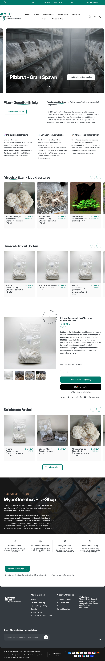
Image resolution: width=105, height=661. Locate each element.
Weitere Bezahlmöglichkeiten (81, 392)
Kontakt (34, 600)
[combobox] (93, 2)
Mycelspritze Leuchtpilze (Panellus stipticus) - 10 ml (81, 218)
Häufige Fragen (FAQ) (39, 606)
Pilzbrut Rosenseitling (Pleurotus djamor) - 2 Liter (48, 287)
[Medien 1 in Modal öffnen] (30, 343)
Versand (32, 654)
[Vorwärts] (72, 2)
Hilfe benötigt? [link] (96, 397)
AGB (28, 654)
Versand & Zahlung (38, 603)
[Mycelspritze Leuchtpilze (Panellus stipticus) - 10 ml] (85, 198)
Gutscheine (35, 609)
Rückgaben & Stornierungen (41, 615)
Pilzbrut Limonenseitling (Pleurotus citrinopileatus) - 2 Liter (79, 289)
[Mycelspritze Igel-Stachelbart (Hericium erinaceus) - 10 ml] (19, 198)
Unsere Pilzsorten (63, 609)
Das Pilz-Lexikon (63, 603)
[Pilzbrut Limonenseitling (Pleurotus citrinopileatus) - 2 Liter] (85, 267)
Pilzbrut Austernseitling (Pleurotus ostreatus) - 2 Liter (14, 288)
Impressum (39, 654)
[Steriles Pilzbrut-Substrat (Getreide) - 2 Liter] (52, 430)
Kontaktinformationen (10, 657)
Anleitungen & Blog (64, 600)
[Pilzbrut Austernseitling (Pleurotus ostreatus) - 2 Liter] (19, 267)
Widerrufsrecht (36, 612)
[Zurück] (33, 2)
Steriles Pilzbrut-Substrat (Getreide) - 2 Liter (47, 451)
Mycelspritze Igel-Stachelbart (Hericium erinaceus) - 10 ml (14, 219)
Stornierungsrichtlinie (23, 657)
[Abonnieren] (46, 637)
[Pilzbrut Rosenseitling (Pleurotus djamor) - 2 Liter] (52, 267)
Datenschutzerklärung (10, 654)
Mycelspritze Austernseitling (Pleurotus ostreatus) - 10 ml (47, 219)
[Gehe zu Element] (8, 375)
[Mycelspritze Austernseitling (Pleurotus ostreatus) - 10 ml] (52, 198)
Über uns (60, 606)
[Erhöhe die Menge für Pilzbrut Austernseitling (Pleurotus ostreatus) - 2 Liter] (71, 372)
